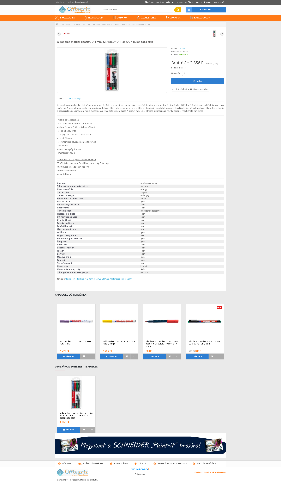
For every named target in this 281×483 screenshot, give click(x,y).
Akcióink (175, 18)
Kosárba (197, 81)
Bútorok (122, 18)
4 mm (91, 279)
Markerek (86, 24)
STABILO (181, 48)
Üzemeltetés (148, 18)
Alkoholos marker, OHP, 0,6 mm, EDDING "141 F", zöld (205, 342)
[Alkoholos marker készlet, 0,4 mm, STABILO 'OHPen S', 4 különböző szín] (112, 70)
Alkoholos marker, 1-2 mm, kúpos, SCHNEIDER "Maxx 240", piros (162, 343)
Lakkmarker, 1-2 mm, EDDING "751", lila (76, 342)
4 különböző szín (117, 279)
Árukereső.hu (140, 474)
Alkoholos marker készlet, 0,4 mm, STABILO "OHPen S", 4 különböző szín (121, 24)
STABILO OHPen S (101, 279)
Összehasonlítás (200, 89)
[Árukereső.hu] (140, 470)
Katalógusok (202, 18)
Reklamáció (121, 463)
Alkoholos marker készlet (75, 279)
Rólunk (66, 463)
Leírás (61, 98)
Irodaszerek (67, 18)
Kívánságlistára (182, 89)
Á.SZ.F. (143, 463)
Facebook (80, 2)
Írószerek (76, 24)
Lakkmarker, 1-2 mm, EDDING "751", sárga (119, 342)
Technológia (95, 18)
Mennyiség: (175, 73)
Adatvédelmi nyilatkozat (172, 463)
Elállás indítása (206, 463)
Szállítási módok (93, 463)
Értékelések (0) (75, 98)
